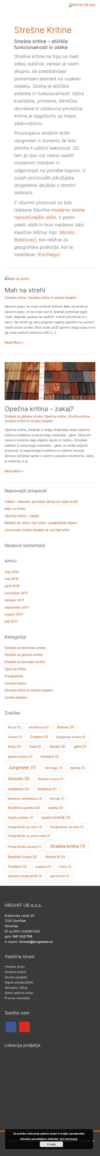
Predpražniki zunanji (24, 846)
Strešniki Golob (22, 857)
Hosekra (49, 756)
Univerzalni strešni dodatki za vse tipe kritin (37, 530)
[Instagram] (24, 1026)
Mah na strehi (25, 290)
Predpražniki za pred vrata (29, 836)
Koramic (19, 778)
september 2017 (17, 607)
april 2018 (12, 586)
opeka (55, 808)
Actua (14, 727)
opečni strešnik (55, 817)
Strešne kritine (15, 298)
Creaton (39, 737)
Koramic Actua (50, 779)
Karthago (48, 254)
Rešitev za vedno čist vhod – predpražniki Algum (41, 523)
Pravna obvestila (17, 998)
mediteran (18, 789)
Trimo (65, 867)
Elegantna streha (71, 737)
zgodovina (59, 876)
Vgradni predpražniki (25, 876)
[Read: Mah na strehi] (17, 278)
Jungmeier (22, 767)
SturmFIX (55, 857)
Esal (35, 746)
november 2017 (16, 593)
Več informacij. (69, 1139)
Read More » (14, 342)
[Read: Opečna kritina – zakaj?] (50, 381)
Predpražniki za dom (67, 827)
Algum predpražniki (19, 982)
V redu (51, 1144)
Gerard (58, 746)
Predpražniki (14, 676)
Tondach (17, 867)
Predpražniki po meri (25, 827)
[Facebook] (11, 1026)
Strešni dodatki (16, 697)
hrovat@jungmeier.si (36, 942)
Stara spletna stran (19, 993)
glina (80, 746)
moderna (47, 789)
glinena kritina (20, 756)
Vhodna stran (15, 966)
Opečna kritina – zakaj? (39, 409)
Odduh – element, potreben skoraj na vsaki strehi (41, 501)
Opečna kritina (55, 416)
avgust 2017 (14, 614)
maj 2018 (11, 579)
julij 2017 (11, 621)
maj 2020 (12, 572)
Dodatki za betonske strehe (25, 648)
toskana (43, 867)
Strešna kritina (68, 846)
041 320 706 (22, 936)
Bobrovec (24, 239)
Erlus (14, 746)
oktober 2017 (14, 600)
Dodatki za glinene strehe (24, 416)
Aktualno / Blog (16, 988)
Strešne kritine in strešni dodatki (52, 298)
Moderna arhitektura (25, 798)
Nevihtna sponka (24, 808)
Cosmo (15, 737)
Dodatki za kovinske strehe (25, 662)
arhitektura (38, 727)
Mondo (67, 232)
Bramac (65, 727)
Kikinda (77, 768)
